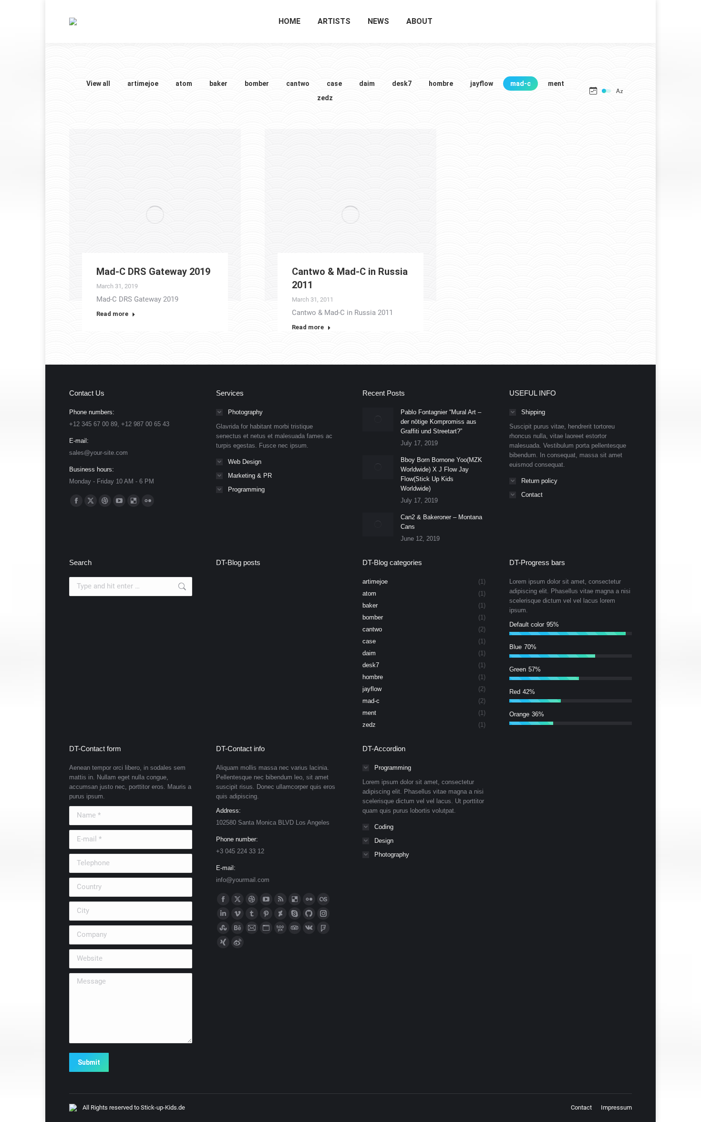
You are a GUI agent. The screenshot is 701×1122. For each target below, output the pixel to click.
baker (218, 83)
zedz (325, 98)
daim (367, 83)
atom (183, 83)
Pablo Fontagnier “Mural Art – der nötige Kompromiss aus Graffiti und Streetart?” (441, 422)
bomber (257, 83)
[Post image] (377, 419)
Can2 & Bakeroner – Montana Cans (441, 522)
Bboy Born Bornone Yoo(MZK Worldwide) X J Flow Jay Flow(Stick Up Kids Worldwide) (441, 474)
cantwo (297, 83)
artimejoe (142, 83)
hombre (441, 83)
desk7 (402, 83)
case (334, 83)
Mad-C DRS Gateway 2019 (153, 271)
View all (98, 83)
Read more (112, 313)
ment (556, 83)
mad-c (520, 83)
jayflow (481, 83)
